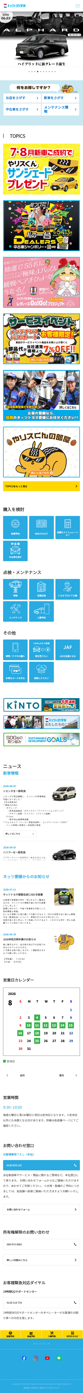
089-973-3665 (14, 1244)
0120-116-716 (14, 1302)
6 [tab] (43, 72)
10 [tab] (54, 72)
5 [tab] (40, 72)
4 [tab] (37, 72)
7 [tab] (45, 72)
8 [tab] (48, 72)
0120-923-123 (14, 1165)
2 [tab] (31, 72)
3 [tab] (34, 72)
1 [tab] (28, 72)
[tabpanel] (41, 39)
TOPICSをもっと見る (16, 486)
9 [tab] (51, 72)
